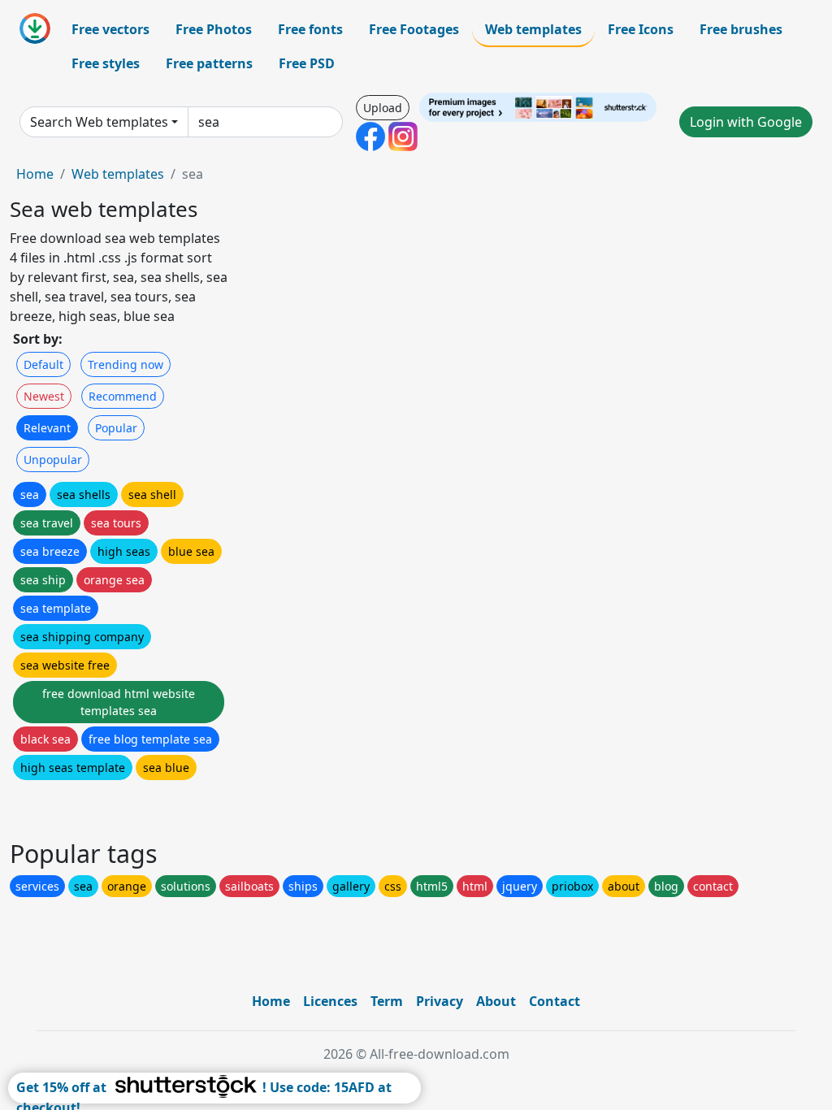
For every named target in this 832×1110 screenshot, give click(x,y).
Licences (330, 1001)
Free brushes (741, 29)
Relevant (47, 428)
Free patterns (209, 63)
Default (43, 364)
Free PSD (307, 63)
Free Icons (641, 29)
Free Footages (414, 29)
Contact (554, 1001)
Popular (116, 428)
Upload (382, 107)
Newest (44, 396)
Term (386, 1001)
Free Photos (214, 29)
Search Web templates (99, 122)
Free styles (106, 63)
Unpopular (53, 459)
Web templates (533, 29)
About (496, 1001)
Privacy (439, 1001)
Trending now (125, 364)
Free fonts (310, 29)
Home (35, 174)
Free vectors (111, 29)
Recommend (123, 396)
